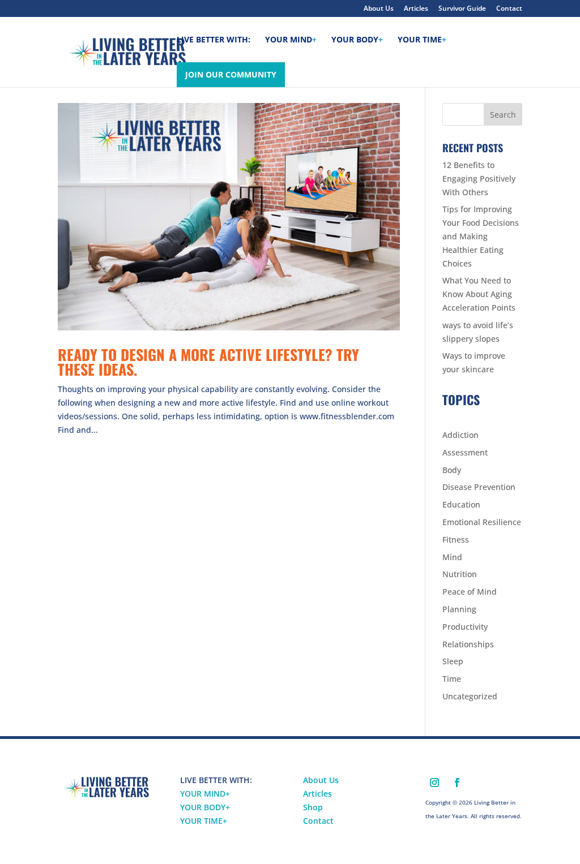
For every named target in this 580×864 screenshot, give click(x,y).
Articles (416, 9)
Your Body (357, 40)
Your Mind (291, 40)
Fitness (455, 539)
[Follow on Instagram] (434, 782)
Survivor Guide (462, 9)
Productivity (465, 626)
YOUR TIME (203, 820)
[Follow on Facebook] (457, 782)
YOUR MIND (205, 793)
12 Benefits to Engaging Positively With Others (478, 178)
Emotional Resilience (481, 522)
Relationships (468, 644)
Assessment (465, 452)
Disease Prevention (478, 487)
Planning (459, 609)
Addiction (460, 434)
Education (461, 504)
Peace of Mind (469, 591)
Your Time (422, 40)
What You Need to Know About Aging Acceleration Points (478, 294)
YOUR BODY (205, 807)
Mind (452, 557)
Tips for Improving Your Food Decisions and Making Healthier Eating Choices (480, 236)
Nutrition (459, 574)
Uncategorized (469, 696)
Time (451, 678)
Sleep (452, 661)
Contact (509, 9)
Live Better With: (213, 40)
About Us (379, 9)
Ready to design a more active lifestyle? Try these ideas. (208, 361)
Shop (313, 807)
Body (451, 470)
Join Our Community (230, 74)
